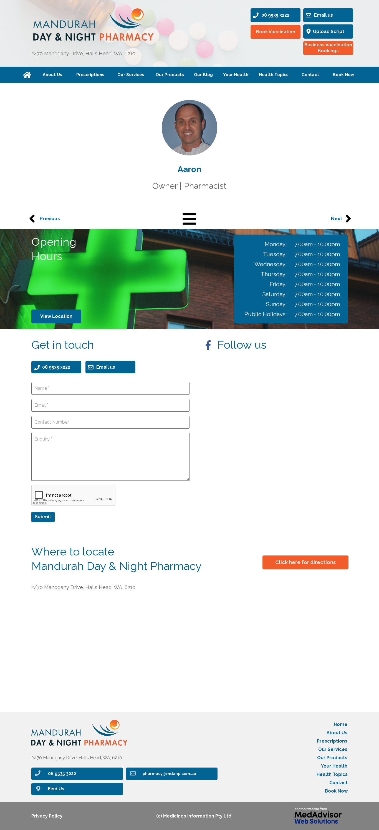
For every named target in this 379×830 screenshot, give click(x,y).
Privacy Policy (46, 816)
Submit (43, 516)
